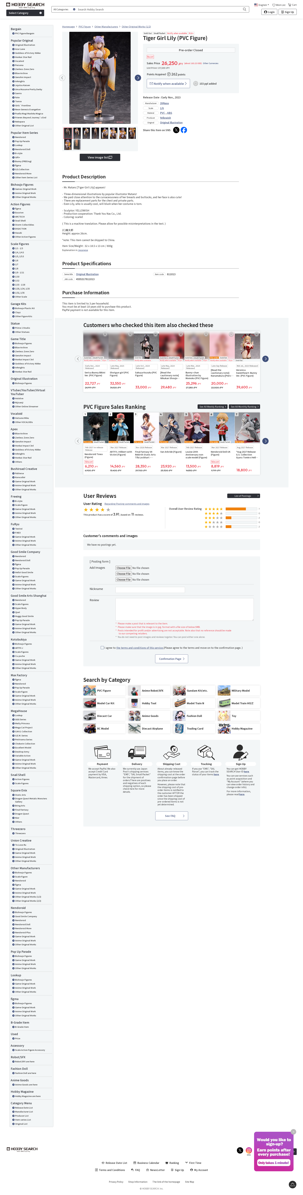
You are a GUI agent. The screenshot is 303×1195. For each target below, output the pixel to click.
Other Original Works (25, 196)
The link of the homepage (166, 1181)
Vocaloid (19, 60)
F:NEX (18, 532)
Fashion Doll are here (25, 1072)
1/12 (17, 280)
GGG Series (20, 719)
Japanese (83, 250)
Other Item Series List (26, 177)
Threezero (20, 833)
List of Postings (243, 495)
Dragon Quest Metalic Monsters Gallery (31, 800)
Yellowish (165, 118)
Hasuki (18, 232)
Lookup (18, 145)
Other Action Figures (25, 236)
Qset (17, 612)
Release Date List (24, 1107)
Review (94, 600)
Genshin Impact (23, 77)
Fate (17, 97)
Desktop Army (22, 751)
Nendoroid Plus (23, 932)
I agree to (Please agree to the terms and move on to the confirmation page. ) (173, 647)
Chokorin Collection (25, 743)
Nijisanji (19, 402)
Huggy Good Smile (24, 616)
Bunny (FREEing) (23, 161)
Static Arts (20, 794)
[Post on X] (176, 130)
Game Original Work (25, 481)
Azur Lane (20, 48)
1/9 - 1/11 (19, 272)
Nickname (96, 589)
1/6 (16, 260)
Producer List (22, 1115)
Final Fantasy (21, 809)
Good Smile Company (26, 916)
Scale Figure (21, 504)
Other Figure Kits (23, 316)
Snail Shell (20, 220)
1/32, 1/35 (19, 292)
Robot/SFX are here (24, 1061)
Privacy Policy (116, 1181)
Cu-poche (20, 655)
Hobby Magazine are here (28, 1096)
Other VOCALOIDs (24, 422)
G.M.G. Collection (23, 731)
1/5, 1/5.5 (19, 256)
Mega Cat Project (24, 727)
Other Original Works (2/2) (28, 900)
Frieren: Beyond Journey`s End (30, 117)
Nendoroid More (23, 173)
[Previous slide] (62, 78)
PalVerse (19, 473)
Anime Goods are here (26, 1084)
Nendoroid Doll (22, 149)
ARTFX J (19, 647)
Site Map (189, 1181)
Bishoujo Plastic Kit (25, 308)
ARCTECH (20, 216)
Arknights (20, 81)
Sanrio (18, 93)
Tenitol (18, 528)
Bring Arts (20, 805)
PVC (162, 113)
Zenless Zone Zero (24, 69)
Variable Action (22, 755)
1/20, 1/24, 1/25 (22, 288)
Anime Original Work (25, 193)
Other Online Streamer (26, 406)
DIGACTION (20, 228)
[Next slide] (138, 78)
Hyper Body (21, 608)
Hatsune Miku (22, 417)
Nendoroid (20, 137)
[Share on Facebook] (184, 130)
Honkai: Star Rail (23, 57)
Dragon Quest (22, 813)
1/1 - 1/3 (19, 248)
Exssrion (19, 212)
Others (18, 461)
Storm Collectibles (24, 224)
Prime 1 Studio (22, 327)
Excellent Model (23, 747)
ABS (169, 113)
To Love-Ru (20, 844)
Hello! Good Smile (24, 572)
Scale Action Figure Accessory (30, 1049)
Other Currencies (210, 63)
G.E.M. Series (21, 735)
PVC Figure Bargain (24, 33)
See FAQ (170, 816)
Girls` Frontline (23, 105)
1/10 (17, 276)
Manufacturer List (24, 1111)
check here (128, 788)
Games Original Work (25, 188)
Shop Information (137, 1181)
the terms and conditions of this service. (139, 648)
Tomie (18, 101)
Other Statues (22, 331)
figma (18, 165)
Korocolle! (20, 477)
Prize (17, 1038)
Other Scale (21, 296)
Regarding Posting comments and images (126, 503)
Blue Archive (21, 73)
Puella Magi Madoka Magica (29, 113)
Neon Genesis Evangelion (28, 109)
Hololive (19, 398)
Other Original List (24, 125)
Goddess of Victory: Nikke (28, 52)
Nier (17, 817)
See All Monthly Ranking (243, 406)
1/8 (16, 268)
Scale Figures (22, 576)
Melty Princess (22, 723)
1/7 (16, 264)
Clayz (18, 312)
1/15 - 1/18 (20, 284)
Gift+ (17, 157)
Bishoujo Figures (23, 343)
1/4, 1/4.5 (19, 252)
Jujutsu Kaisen (22, 85)
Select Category (18, 13)
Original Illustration (25, 44)
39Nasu (164, 103)
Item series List (23, 1119)
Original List (21, 1123)
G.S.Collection (22, 169)
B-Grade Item (22, 1026)
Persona (19, 65)
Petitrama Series (23, 739)
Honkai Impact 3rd (24, 359)
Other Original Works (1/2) (28, 896)
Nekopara (20, 121)
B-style (18, 153)
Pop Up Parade (22, 141)
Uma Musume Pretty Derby (28, 89)
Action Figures (22, 779)
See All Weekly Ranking (212, 406)
